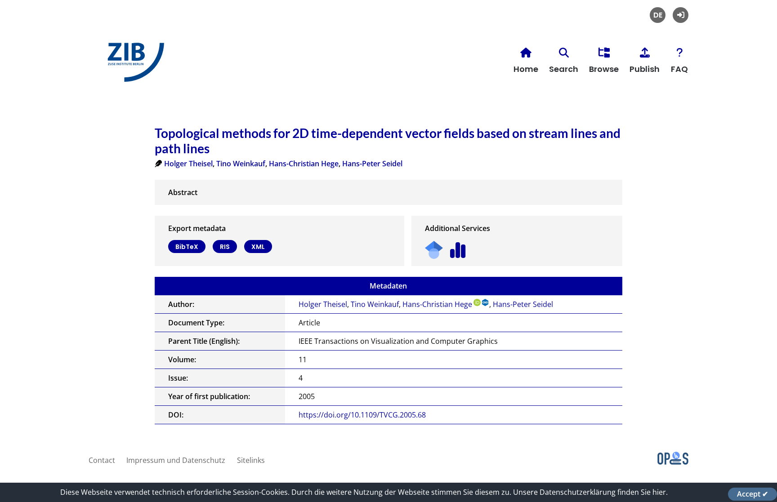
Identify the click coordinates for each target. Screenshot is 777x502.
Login (680, 15)
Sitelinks (251, 460)
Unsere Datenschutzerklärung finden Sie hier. (590, 492)
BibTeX (186, 246)
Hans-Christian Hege (304, 164)
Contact (102, 460)
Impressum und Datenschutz (175, 460)
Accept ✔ (752, 494)
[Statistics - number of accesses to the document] (458, 247)
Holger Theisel (188, 164)
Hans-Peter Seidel (372, 164)
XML (258, 246)
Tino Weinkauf (240, 164)
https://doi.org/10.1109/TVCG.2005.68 (362, 415)
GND (485, 302)
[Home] (134, 66)
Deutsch (657, 15)
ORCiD (477, 302)
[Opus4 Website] (672, 462)
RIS (225, 246)
